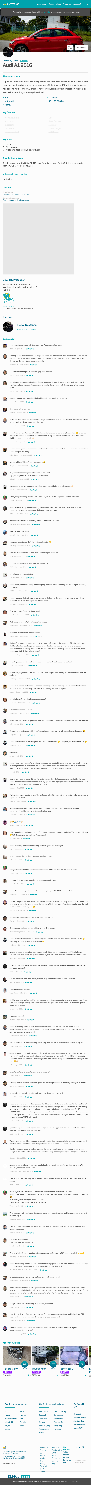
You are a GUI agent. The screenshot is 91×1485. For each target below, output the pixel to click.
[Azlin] (5, 846)
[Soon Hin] (5, 700)
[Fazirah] (5, 508)
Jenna (15, 60)
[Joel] (5, 966)
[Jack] (5, 1288)
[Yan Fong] (5, 1254)
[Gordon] (5, 1142)
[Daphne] (5, 1017)
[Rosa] (5, 399)
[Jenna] (8, 327)
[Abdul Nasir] (5, 1027)
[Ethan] (5, 1227)
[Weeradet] (5, 356)
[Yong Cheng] (5, 990)
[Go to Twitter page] (79, 1447)
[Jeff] (5, 721)
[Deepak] (5, 463)
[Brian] (5, 663)
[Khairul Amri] (5, 633)
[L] (5, 575)
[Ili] (5, 833)
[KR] (5, 553)
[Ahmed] (5, 881)
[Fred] (5, 1179)
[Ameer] (5, 753)
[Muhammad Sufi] (5, 1166)
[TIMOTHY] (5, 796)
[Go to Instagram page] (83, 1447)
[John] (5, 1054)
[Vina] (5, 497)
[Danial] (5, 822)
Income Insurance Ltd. (67, 1460)
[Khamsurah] (5, 902)
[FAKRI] (5, 979)
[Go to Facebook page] (76, 1447)
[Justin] (5, 1328)
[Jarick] (5, 1001)
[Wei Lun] (5, 644)
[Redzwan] (5, 809)
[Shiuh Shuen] (5, 450)
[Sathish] (5, 1214)
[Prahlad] (5, 410)
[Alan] (5, 1043)
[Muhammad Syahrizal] (5, 929)
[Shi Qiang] (5, 521)
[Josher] (5, 1083)
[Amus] (5, 434)
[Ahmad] (5, 532)
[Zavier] (5, 687)
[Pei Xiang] (5, 673)
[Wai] (5, 1094)
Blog (53, 1463)
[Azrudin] (5, 612)
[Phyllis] (5, 372)
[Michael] (5, 918)
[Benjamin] (5, 732)
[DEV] (5, 564)
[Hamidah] (5, 953)
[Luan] (5, 346)
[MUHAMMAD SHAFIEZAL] (5, 1264)
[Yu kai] (5, 1240)
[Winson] (5, 780)
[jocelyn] (5, 599)
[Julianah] (5, 474)
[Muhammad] (5, 623)
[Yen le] (5, 487)
